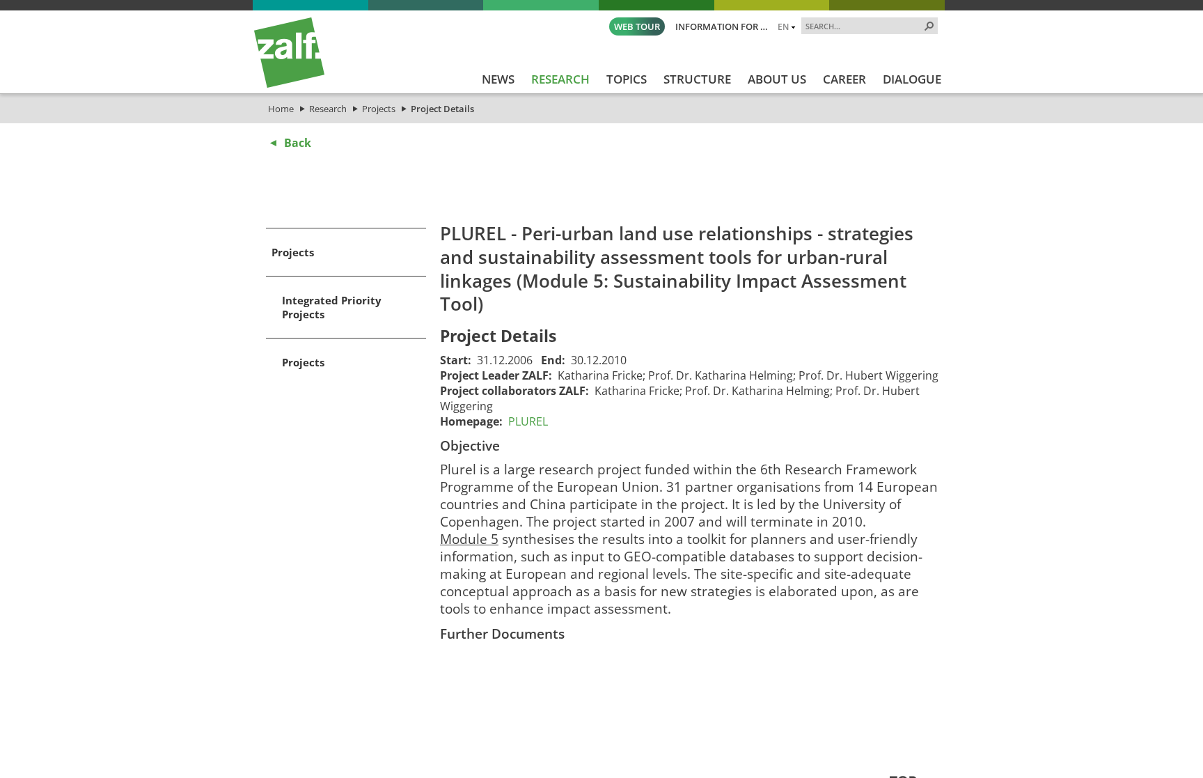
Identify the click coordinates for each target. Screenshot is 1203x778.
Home (281, 108)
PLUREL (528, 421)
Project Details (442, 108)
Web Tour (637, 26)
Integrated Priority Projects (332, 307)
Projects (378, 108)
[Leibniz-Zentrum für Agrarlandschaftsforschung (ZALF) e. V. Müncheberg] (289, 84)
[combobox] (863, 26)
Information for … (721, 26)
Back (297, 142)
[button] (929, 25)
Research (328, 108)
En (783, 26)
